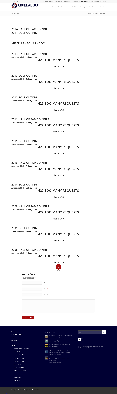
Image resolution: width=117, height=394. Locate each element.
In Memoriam (17, 377)
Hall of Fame (17, 364)
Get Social (91, 1)
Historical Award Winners (21, 355)
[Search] (104, 7)
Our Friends (17, 380)
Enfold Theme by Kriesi (34, 389)
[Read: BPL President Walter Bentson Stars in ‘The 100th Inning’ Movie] (46, 345)
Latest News (14, 343)
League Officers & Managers (22, 348)
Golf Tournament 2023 (20, 371)
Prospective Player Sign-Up (63, 1)
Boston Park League (23, 389)
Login (104, 1)
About (13, 345)
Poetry (15, 374)
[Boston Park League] (25, 7)
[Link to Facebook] (12, 1)
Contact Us (98, 1)
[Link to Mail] (17, 1)
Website (46, 294)
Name (46, 283)
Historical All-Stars (19, 358)
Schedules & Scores (16, 334)
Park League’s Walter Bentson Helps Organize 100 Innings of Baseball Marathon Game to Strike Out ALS (60, 358)
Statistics (13, 337)
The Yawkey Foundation (48, 1)
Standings (14, 340)
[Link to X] (14, 1)
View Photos (83, 1)
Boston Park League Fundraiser (57, 340)
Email (46, 289)
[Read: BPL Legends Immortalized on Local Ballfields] (46, 336)
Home (13, 332)
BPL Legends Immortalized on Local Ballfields (60, 335)
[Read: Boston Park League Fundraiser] (46, 341)
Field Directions (18, 352)
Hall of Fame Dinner (19, 367)
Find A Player (75, 1)
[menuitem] (48, 1)
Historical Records (19, 361)
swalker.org (3, 393)
